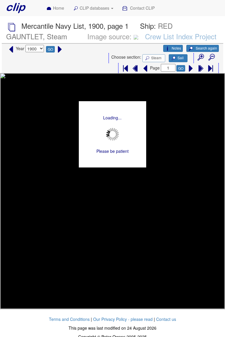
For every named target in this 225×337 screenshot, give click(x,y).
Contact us (166, 319)
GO (50, 49)
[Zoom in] (200, 57)
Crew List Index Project (181, 36)
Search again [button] (206, 47)
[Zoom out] (211, 57)
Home (58, 8)
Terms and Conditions (69, 319)
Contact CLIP (142, 8)
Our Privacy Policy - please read (123, 319)
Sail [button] (181, 57)
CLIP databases (95, 8)
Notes (176, 47)
